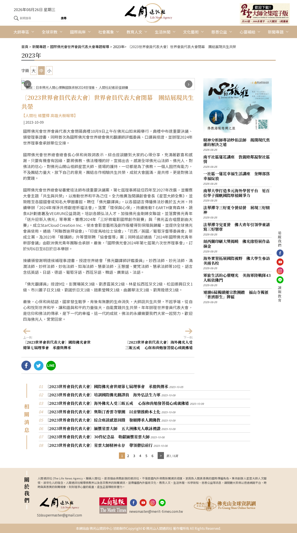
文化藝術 (191, 32)
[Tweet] (38, 369)
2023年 (118, 46)
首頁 (24, 46)
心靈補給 (247, 32)
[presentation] (27, 84)
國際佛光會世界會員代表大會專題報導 (79, 46)
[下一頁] (160, 455)
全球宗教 (49, 32)
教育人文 (134, 32)
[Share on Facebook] (26, 369)
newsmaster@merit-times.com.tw (156, 511)
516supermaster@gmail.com (59, 515)
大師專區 (21, 32)
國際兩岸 (78, 32)
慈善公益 (219, 32)
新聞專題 (276, 32)
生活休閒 (162, 32)
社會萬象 (106, 32)
